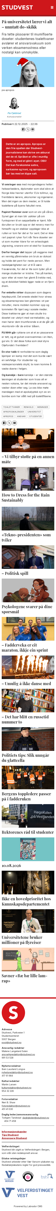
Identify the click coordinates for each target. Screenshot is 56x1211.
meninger (42, 407)
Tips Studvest (10, 1134)
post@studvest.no (11, 1042)
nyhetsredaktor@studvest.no (17, 1072)
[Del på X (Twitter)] (28, 129)
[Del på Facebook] (23, 129)
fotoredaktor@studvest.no (16, 1105)
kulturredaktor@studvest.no (16, 1087)
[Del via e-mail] (32, 129)
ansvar (21, 416)
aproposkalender (13, 412)
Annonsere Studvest (14, 1138)
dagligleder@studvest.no (35, 1117)
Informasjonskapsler (14, 1131)
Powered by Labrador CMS (28, 1206)
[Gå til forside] (17, 7)
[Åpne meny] (52, 7)
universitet (34, 412)
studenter (35, 416)
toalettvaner (11, 407)
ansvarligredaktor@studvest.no (18, 1054)
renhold (29, 407)
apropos (8, 416)
